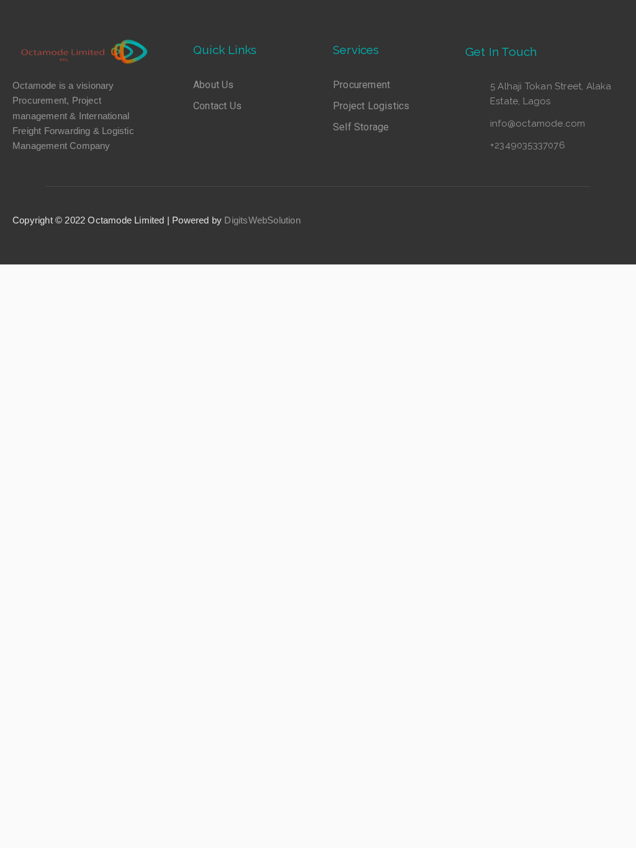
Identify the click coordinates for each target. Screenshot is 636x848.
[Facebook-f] (519, 223)
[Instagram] (613, 223)
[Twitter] (550, 223)
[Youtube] (581, 223)
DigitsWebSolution (262, 220)
